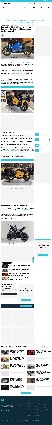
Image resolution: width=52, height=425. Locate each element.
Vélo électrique (4, 8)
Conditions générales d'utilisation (30, 420)
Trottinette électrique (13, 8)
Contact (45, 402)
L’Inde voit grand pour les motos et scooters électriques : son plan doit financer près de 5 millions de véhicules (17, 358)
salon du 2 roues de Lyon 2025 (18, 73)
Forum (46, 3)
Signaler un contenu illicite (45, 420)
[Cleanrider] (5, 3)
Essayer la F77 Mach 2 (17, 87)
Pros (35, 3)
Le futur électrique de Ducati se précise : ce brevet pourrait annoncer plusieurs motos (43, 351)
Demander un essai (17, 160)
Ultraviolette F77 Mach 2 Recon (10, 150)
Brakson (35, 421)
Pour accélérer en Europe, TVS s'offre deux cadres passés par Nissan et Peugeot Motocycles (16, 379)
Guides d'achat (30, 3)
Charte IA (38, 420)
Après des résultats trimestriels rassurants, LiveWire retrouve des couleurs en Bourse (42, 379)
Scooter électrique (24, 8)
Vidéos (38, 3)
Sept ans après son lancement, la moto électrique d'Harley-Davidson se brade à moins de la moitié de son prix (17, 351)
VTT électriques (20, 408)
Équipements (48, 8)
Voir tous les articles (25, 392)
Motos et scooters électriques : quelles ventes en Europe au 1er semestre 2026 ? (42, 365)
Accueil (2, 25)
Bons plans (25, 3)
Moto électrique (34, 8)
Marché (37, 367)
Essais (21, 3)
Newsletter (42, 3)
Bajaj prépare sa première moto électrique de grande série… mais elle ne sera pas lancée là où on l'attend (17, 386)
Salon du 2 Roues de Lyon (11, 33)
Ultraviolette (16, 70)
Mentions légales (10, 420)
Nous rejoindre (46, 404)
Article (42, 346)
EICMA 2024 (24, 72)
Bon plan (45, 346)
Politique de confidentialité (19, 420)
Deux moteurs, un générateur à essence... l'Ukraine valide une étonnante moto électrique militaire (17, 365)
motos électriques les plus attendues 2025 (20, 62)
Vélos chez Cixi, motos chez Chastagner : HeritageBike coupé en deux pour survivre (43, 372)
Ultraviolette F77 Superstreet (26, 209)
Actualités (17, 3)
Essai (49, 346)
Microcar (41, 8)
